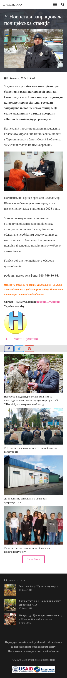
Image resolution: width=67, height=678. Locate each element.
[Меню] (55, 4)
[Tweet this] (19, 348)
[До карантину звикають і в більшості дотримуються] (33, 475)
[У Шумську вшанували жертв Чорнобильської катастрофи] (33, 426)
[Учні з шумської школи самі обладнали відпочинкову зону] (33, 525)
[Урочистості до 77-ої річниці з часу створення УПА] (10, 605)
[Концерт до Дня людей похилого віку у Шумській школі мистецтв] (10, 619)
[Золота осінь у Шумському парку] (10, 590)
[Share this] (9, 348)
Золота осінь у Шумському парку (38, 586)
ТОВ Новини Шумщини (21, 338)
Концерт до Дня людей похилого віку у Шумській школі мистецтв (40, 617)
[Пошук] (62, 4)
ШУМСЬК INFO (12, 4)
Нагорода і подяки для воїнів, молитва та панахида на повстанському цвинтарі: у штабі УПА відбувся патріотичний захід (31, 400)
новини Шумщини (48, 302)
